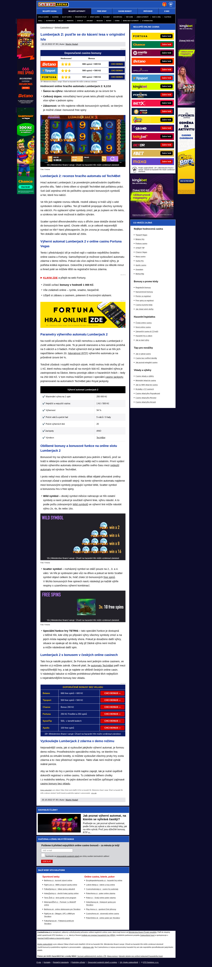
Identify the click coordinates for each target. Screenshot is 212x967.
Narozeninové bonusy (144, 292)
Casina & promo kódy (144, 305)
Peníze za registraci (143, 296)
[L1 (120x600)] (25, 104)
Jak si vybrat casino (143, 354)
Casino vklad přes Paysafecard (148, 394)
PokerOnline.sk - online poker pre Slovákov (103, 918)
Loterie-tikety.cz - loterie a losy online (100, 885)
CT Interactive (147, 21)
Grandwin (139, 270)
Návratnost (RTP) (78, 353)
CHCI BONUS (117, 64)
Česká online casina (144, 323)
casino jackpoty (114, 377)
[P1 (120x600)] (186, 104)
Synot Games (95, 17)
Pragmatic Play (81, 17)
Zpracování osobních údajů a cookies (102, 962)
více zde (93, 793)
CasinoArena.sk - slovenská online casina (102, 914)
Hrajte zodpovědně (46, 790)
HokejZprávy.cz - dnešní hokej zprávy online (61, 893)
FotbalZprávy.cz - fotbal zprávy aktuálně (59, 889)
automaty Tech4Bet (102, 665)
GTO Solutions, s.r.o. (151, 962)
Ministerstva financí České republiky (143, 932)
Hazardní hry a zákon (144, 336)
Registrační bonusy (143, 288)
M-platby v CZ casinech (145, 389)
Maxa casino (141, 257)
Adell (40, 21)
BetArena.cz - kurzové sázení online (58, 880)
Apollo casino (141, 265)
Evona (117, 21)
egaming (55, 17)
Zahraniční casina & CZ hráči (147, 332)
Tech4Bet (106, 17)
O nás (38, 962)
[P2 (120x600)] (186, 193)
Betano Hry (140, 239)
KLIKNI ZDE (50, 277)
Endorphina (117, 17)
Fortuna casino (141, 244)
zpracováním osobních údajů (68, 856)
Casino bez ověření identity (146, 358)
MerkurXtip (140, 274)
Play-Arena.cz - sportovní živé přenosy (101, 909)
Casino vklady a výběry (145, 376)
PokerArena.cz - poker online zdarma (100, 893)
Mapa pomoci (112, 956)
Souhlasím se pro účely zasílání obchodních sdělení (77, 856)
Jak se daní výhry (142, 340)
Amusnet (90, 21)
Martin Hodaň (72, 44)
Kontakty (47, 962)
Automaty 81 (50, 21)
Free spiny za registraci (145, 301)
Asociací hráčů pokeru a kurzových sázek (53, 938)
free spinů (109, 577)
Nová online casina (143, 327)
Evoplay (80, 21)
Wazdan (99, 21)
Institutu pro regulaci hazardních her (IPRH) (98, 935)
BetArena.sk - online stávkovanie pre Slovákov (62, 909)
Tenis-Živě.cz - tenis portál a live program (60, 898)
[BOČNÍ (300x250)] (151, 217)
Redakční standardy (61, 962)
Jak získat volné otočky (144, 309)
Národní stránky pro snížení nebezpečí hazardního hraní (141, 956)
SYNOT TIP (140, 248)
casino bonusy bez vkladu (55, 783)
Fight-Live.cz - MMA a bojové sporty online (60, 885)
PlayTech (167, 17)
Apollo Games (43, 17)
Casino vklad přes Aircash (146, 402)
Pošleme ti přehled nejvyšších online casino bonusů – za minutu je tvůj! (80, 845)
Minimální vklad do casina (146, 381)
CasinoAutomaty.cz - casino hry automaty (102, 889)
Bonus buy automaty (131, 21)
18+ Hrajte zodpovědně (129, 962)
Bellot (60, 21)
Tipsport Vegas (141, 235)
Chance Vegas (141, 252)
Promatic (70, 21)
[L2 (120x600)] (25, 193)
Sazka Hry (140, 261)
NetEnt (108, 21)
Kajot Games (67, 17)
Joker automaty (142, 17)
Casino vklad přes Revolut (146, 398)
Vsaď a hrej (156, 17)
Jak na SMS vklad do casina (147, 385)
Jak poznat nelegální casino (146, 363)
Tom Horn (129, 17)
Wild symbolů (80, 504)
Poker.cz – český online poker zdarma (101, 898)
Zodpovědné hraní (147, 935)
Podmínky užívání (78, 962)
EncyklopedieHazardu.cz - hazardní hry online (104, 880)
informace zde (88, 947)
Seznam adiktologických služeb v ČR (91, 956)
